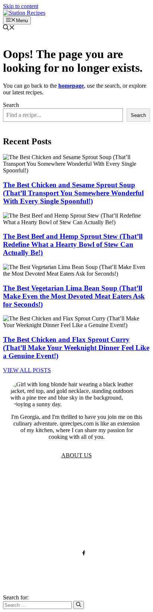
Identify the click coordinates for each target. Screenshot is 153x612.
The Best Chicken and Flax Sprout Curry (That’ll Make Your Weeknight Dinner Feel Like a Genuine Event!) (76, 348)
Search (11, 105)
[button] (9, 28)
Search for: (16, 597)
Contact (77, 517)
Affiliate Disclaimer (76, 528)
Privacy (76, 495)
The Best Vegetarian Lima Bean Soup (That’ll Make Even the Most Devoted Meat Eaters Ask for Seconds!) (74, 296)
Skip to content (20, 6)
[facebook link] (83, 553)
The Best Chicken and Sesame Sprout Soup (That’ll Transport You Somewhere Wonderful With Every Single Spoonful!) (73, 193)
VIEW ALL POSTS (27, 370)
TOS (77, 484)
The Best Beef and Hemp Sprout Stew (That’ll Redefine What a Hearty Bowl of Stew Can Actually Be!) (73, 244)
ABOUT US (76, 455)
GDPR (76, 506)
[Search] (78, 605)
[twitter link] (69, 553)
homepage (71, 86)
